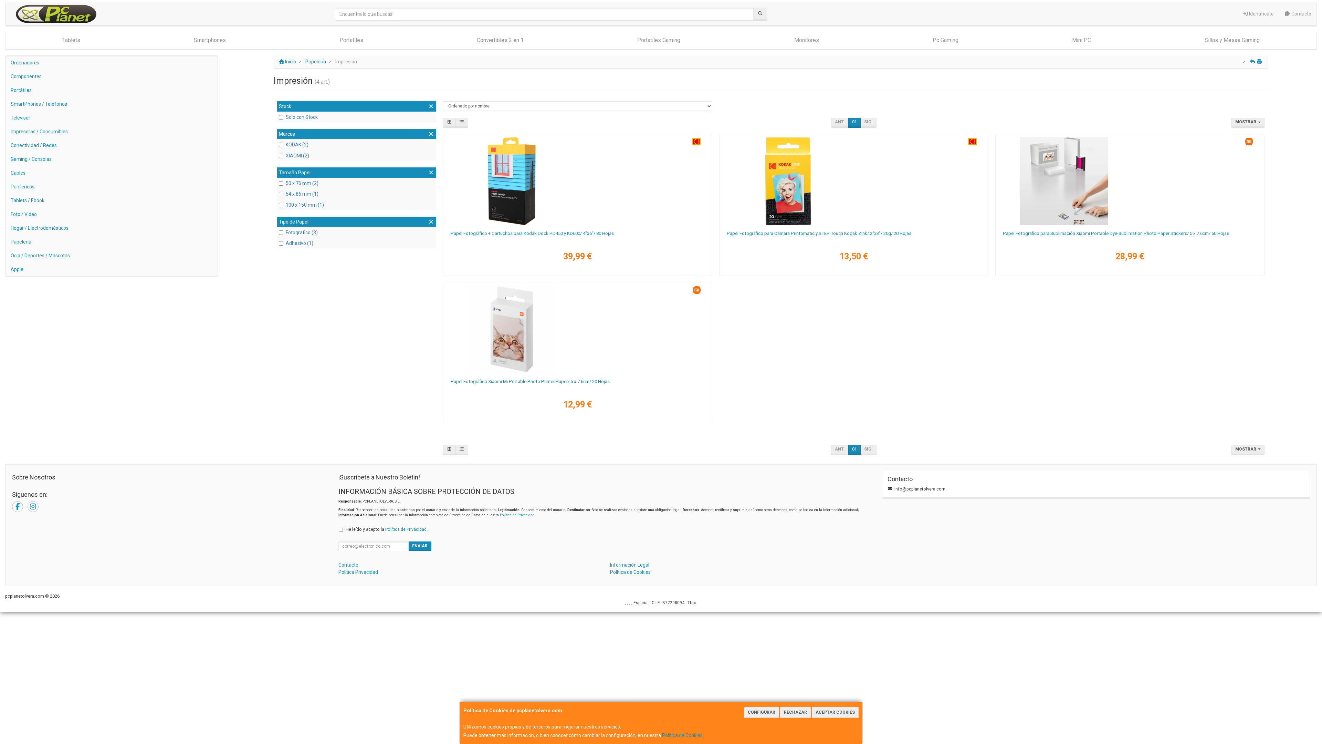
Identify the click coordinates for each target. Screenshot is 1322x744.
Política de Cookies (682, 735)
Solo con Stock (302, 117)
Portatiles (351, 40)
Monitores (806, 40)
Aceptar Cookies (835, 712)
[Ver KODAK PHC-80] (577, 181)
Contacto (1300, 14)
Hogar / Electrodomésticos (40, 228)
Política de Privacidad (517, 515)
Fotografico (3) (302, 232)
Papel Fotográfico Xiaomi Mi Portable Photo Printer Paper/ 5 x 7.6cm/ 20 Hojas (530, 381)
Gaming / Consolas (31, 159)
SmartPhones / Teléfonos (39, 104)
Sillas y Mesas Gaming (1232, 40)
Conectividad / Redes (34, 145)
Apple (17, 269)
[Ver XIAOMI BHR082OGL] (1130, 181)
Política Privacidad (358, 572)
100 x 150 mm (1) (305, 205)
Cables (18, 173)
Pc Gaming (945, 40)
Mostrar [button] (1246, 122)
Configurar (761, 712)
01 (854, 122)
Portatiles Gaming (658, 40)
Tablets (71, 40)
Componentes (26, 76)
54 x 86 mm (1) (302, 194)
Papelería (21, 242)
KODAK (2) (297, 144)
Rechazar (795, 712)
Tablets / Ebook (27, 200)
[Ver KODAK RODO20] (854, 181)
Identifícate (1261, 14)
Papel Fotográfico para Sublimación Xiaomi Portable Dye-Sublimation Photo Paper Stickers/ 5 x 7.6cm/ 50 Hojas (1116, 233)
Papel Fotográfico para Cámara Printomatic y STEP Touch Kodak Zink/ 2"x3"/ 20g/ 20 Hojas (819, 233)
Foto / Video (24, 214)
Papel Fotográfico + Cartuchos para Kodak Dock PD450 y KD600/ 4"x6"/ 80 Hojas (532, 233)
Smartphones (210, 40)
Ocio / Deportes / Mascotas (40, 255)
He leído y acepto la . (387, 529)
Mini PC (1081, 40)
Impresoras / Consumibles (39, 131)
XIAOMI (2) (297, 155)
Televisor (20, 118)
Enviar (420, 546)
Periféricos (22, 186)
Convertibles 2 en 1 (500, 40)
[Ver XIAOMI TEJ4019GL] (577, 329)
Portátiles (21, 90)
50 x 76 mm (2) (302, 183)
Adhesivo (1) (299, 243)
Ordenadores (25, 62)
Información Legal (629, 565)
